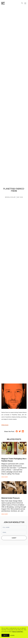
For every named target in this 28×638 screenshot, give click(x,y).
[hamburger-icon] (25, 3)
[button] (17, 431)
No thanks (12, 635)
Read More (4, 476)
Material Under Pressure (10, 498)
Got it (5, 635)
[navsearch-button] (22, 2)
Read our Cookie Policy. (17, 631)
